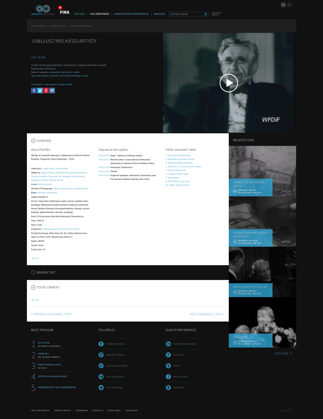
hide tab (35, 258)
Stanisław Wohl (81, 188)
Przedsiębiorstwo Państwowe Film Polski (60, 229)
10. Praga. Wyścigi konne (177, 185)
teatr (63, 72)
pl (290, 5)
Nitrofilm (178, 387)
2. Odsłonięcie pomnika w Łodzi (180, 159)
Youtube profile (115, 376)
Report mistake (66, 84)
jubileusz (54, 76)
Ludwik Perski (48, 168)
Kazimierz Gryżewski (48, 176)
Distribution (82, 410)
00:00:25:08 (104, 167)
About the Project (40, 410)
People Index (114, 410)
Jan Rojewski (65, 176)
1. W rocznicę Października (178, 155)
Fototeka (178, 354)
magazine (159, 13)
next (206, 314)
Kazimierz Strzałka (39, 180)
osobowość (55, 72)
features (79, 13)
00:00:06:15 (104, 159)
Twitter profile (114, 387)
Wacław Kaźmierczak (47, 193)
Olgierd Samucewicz (63, 188)
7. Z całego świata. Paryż (177, 174)
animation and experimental (131, 13)
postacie (45, 76)
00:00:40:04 (104, 175)
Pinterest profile (115, 354)
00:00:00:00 (104, 155)
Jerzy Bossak (62, 168)
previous (52, 314)
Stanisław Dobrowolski (65, 173)
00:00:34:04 (104, 171)
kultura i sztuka (73, 72)
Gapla (176, 365)
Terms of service (62, 410)
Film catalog (131, 410)
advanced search (216, 14)
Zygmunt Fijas (47, 173)
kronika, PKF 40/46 (57, 26)
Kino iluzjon (180, 376)
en (283, 5)
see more (282, 353)
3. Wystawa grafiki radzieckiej (179, 163)
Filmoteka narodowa (184, 343)
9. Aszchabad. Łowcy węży (178, 181)
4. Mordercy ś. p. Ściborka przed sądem (184, 166)
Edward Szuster (56, 180)
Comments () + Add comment (44, 84)
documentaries (99, 13)
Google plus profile (117, 365)
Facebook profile (115, 343)
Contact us (97, 410)
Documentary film (38, 26)
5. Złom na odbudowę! (176, 170)
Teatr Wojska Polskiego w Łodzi (73, 76)
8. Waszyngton (172, 177)
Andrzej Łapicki (45, 184)
